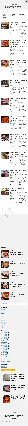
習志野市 (3, 324)
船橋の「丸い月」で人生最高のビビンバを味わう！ (18, 398)
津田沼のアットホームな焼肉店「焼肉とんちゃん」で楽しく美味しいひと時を (18, 62)
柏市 (2, 313)
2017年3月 (4, 354)
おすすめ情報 (14, 418)
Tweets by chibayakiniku (7, 361)
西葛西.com (4, 367)
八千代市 (3, 319)
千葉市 (3, 311)
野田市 (3, 327)
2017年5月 (4, 351)
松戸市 (3, 314)
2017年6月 (4, 349)
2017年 (6, 11)
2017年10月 (4, 343)
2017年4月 (4, 353)
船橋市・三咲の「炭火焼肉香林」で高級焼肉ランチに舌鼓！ (18, 387)
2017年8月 (4, 346)
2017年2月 (4, 356)
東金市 (3, 322)
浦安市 (3, 317)
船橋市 (3, 310)
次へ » (10, 208)
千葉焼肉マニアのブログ (14, 7)
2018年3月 (4, 335)
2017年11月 (4, 342)
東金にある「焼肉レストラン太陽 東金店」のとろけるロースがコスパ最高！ (18, 42)
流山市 (3, 325)
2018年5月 (4, 332)
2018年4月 (4, 334)
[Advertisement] (14, 231)
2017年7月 (4, 348)
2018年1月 (4, 339)
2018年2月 (4, 337)
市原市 (3, 320)
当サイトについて (14, 412)
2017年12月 (4, 340)
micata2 (16, 423)
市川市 (3, 316)
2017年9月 (4, 345)
